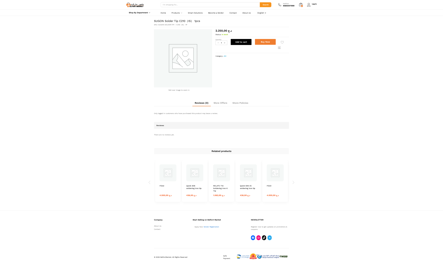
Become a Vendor (216, 13)
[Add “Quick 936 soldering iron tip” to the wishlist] (195, 182)
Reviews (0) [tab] (201, 103)
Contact (233, 13)
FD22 (162, 186)
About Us (246, 13)
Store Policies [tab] (240, 103)
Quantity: (219, 39)
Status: (218, 34)
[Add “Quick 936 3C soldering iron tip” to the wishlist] (249, 182)
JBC (225, 56)
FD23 (269, 186)
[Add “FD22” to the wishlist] (168, 182)
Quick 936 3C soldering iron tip (247, 187)
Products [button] (176, 13)
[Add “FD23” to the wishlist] (276, 182)
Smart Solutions (195, 13)
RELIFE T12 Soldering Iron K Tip (220, 188)
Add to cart (241, 42)
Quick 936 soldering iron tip (194, 187)
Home (163, 13)
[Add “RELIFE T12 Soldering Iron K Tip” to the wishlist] (222, 182)
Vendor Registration (211, 227)
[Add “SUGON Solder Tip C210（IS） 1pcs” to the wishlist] (282, 42)
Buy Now (265, 42)
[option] (168, 181)
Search (266, 5)
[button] (279, 47)
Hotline (286, 3)
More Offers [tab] (220, 103)
